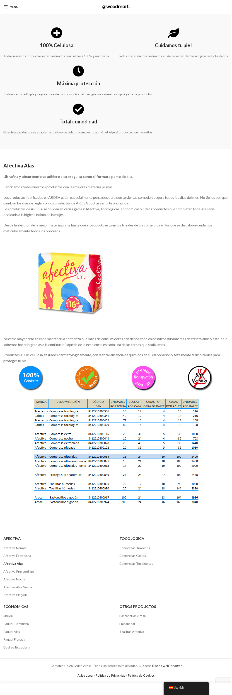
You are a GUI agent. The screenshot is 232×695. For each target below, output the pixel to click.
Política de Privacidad (111, 675)
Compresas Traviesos (134, 548)
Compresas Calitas (132, 555)
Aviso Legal (85, 675)
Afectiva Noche (14, 579)
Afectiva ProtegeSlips (18, 571)
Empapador (127, 624)
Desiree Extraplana (16, 647)
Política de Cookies (141, 675)
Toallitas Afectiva (131, 632)
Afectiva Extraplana (17, 555)
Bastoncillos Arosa (132, 616)
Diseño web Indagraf (167, 666)
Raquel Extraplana (16, 624)
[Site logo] (116, 6)
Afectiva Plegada (15, 595)
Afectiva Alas (13, 563)
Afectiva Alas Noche (17, 587)
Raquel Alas (11, 632)
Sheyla (8, 616)
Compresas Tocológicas (136, 563)
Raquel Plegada (14, 639)
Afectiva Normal (14, 548)
